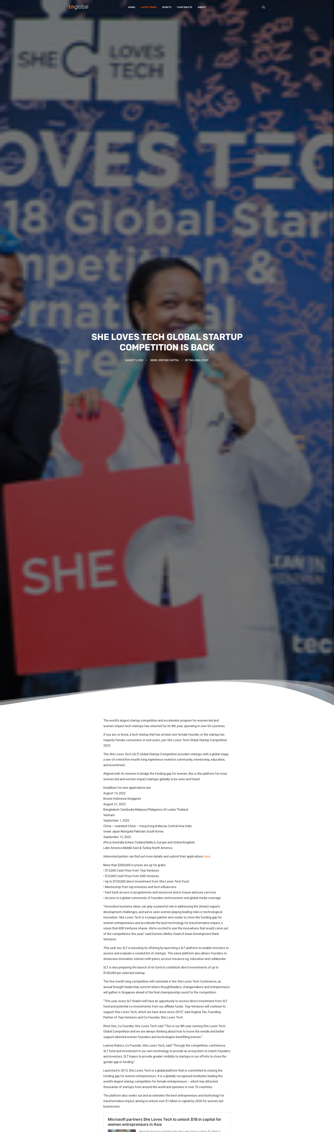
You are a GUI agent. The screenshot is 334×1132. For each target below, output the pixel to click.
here (207, 856)
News (153, 360)
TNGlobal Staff (199, 360)
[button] (263, 7)
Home (131, 7)
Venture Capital (168, 360)
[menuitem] (132, 7)
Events (167, 7)
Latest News (149, 7)
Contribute (184, 7)
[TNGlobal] (78, 7)
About (202, 7)
